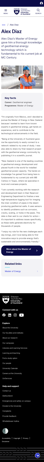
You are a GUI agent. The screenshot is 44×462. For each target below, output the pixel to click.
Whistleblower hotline (10, 421)
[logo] (22, 12)
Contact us (6, 391)
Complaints (6, 411)
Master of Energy (13, 271)
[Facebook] (4, 315)
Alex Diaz (14, 25)
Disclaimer (5, 441)
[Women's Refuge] (5, 433)
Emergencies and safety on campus (16, 401)
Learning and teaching (11, 353)
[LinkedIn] (9, 315)
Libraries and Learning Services (14, 348)
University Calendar (10, 368)
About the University (10, 328)
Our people (6, 363)
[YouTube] (21, 315)
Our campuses (8, 343)
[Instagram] (15, 315)
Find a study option (9, 358)
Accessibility (6, 438)
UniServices (7, 378)
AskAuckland (7, 396)
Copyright (16, 438)
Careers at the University (12, 373)
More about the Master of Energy (18, 250)
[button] (41, 3)
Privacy (25, 438)
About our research (9, 338)
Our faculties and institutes (12, 333)
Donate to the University (11, 406)
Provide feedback (9, 416)
